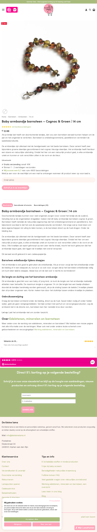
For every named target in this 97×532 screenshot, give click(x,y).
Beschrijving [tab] (7, 205)
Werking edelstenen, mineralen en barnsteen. (54, 329)
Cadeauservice (8, 488)
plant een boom (88, 517)
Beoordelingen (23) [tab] (41, 205)
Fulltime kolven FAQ (51, 475)
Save (5, 23)
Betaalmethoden (9, 493)
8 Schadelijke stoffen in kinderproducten (60, 462)
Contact (5, 466)
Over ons (6, 462)
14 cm (31, 117)
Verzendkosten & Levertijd (13, 470)
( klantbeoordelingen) (21, 127)
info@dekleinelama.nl (16, 435)
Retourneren (7, 479)
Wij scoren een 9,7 (12, 170)
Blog (44, 496)
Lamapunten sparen (11, 484)
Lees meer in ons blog (52, 491)
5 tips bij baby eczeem (52, 466)
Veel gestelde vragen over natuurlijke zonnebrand (64, 479)
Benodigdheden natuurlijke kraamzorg (59, 470)
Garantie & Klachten (11, 497)
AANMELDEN (27, 410)
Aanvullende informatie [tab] (23, 205)
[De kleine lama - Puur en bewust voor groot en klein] (48, 10)
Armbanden (22, 117)
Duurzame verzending (12, 475)
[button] (3, 10)
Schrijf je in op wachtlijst (15, 188)
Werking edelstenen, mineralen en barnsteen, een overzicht (64, 485)
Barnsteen (12, 117)
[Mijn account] (86, 9)
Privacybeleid (54, 501)
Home (4, 117)
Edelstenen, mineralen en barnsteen (34, 318)
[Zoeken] (90, 9)
